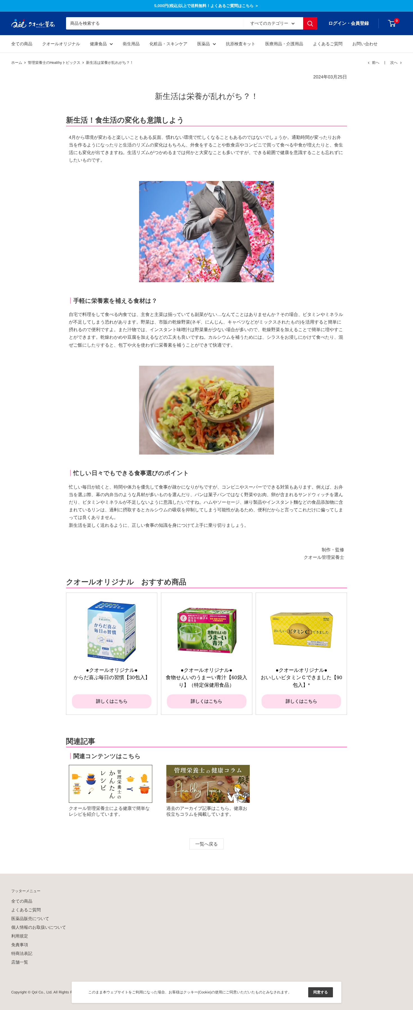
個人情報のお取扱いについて (38, 927)
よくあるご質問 (327, 43)
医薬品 (203, 43)
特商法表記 (21, 953)
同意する (320, 992)
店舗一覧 (19, 962)
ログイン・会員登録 (348, 23)
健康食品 (98, 43)
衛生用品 (131, 43)
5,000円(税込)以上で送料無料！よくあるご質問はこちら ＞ (206, 5)
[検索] (310, 23)
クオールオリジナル (61, 43)
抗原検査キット (240, 43)
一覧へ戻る (206, 844)
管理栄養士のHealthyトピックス (54, 62)
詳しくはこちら (112, 701)
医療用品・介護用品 (284, 43)
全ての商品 (21, 43)
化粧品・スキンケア (168, 43)
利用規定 (19, 936)
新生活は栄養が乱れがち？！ (109, 62)
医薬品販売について (30, 918)
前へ (375, 62)
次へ (394, 62)
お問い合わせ (365, 43)
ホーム (16, 62)
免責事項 (19, 944)
